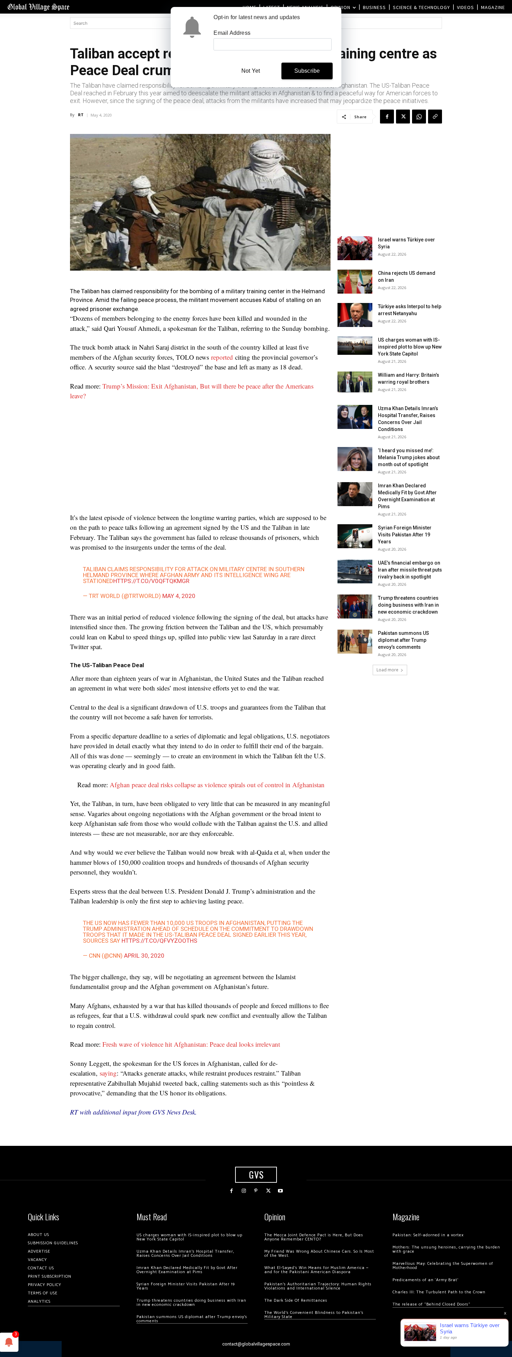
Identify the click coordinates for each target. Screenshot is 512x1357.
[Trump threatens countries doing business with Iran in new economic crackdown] (355, 606)
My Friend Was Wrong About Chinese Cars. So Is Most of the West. (319, 1253)
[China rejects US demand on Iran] (355, 282)
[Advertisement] (200, 459)
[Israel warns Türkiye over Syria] (355, 248)
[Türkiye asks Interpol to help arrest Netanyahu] (355, 315)
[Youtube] (280, 1191)
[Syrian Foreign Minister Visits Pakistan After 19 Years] (355, 536)
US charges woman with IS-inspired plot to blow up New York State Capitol (410, 347)
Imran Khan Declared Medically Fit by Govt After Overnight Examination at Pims (187, 1269)
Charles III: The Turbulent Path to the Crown (439, 1292)
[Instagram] (243, 1191)
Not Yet (250, 71)
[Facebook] (387, 116)
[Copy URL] (435, 116)
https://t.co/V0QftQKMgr (151, 580)
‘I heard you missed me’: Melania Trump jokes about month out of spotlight (409, 457)
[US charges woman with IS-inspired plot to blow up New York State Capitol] (355, 345)
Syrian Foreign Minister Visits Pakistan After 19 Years (405, 534)
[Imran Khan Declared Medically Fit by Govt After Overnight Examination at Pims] (355, 494)
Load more (387, 670)
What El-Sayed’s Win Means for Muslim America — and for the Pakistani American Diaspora (316, 1269)
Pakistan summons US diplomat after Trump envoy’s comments (403, 640)
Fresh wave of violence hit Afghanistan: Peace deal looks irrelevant (191, 1044)
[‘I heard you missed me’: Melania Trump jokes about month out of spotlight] (355, 459)
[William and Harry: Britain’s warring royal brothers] (355, 382)
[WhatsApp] (419, 116)
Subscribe (307, 71)
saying (108, 1073)
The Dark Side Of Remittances (295, 1300)
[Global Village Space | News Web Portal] (38, 7)
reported (222, 357)
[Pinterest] (255, 1191)
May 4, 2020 (178, 595)
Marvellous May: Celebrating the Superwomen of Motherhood (443, 1265)
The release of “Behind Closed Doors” (432, 1304)
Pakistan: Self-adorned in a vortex (428, 1235)
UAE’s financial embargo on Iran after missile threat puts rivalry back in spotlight (410, 570)
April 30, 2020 (144, 955)
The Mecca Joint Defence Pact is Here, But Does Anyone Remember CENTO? (313, 1237)
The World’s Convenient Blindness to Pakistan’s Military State (314, 1314)
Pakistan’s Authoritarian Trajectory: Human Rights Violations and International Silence (318, 1286)
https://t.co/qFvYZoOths (159, 940)
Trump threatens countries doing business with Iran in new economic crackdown (408, 605)
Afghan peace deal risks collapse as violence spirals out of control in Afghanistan (217, 784)
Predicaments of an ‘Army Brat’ (425, 1280)
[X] (403, 116)
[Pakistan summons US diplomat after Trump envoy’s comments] (355, 642)
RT (81, 114)
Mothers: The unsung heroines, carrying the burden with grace (446, 1249)
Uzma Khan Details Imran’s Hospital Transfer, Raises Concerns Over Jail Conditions (185, 1253)
